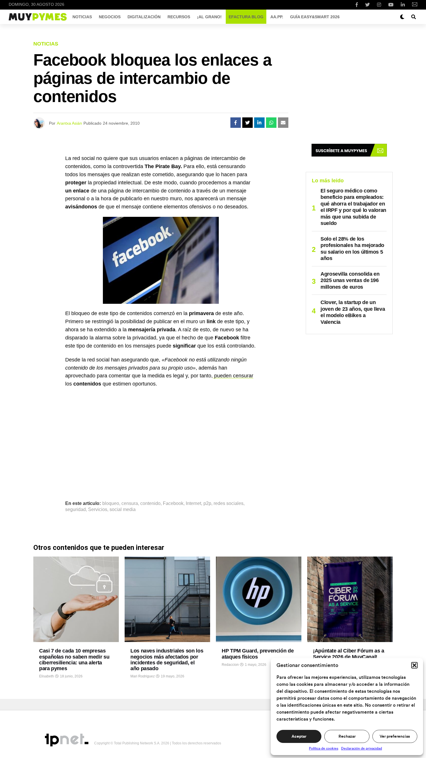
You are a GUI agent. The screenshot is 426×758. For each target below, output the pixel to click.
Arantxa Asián (69, 123)
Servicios (97, 509)
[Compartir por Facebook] (235, 122)
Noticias (82, 16)
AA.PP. (276, 16)
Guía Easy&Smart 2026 (315, 16)
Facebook (173, 503)
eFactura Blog (246, 16)
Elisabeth (46, 676)
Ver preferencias (395, 737)
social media (123, 509)
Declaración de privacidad (361, 748)
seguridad (75, 509)
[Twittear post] (247, 122)
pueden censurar (233, 376)
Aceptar (299, 737)
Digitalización (144, 16)
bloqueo (110, 503)
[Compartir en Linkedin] (259, 122)
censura (129, 503)
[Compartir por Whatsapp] (271, 122)
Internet (193, 503)
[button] (414, 665)
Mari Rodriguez (142, 676)
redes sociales (228, 503)
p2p (207, 503)
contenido (150, 503)
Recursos (179, 16)
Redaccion (230, 665)
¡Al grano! (209, 16)
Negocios (110, 16)
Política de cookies (323, 748)
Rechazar (347, 737)
